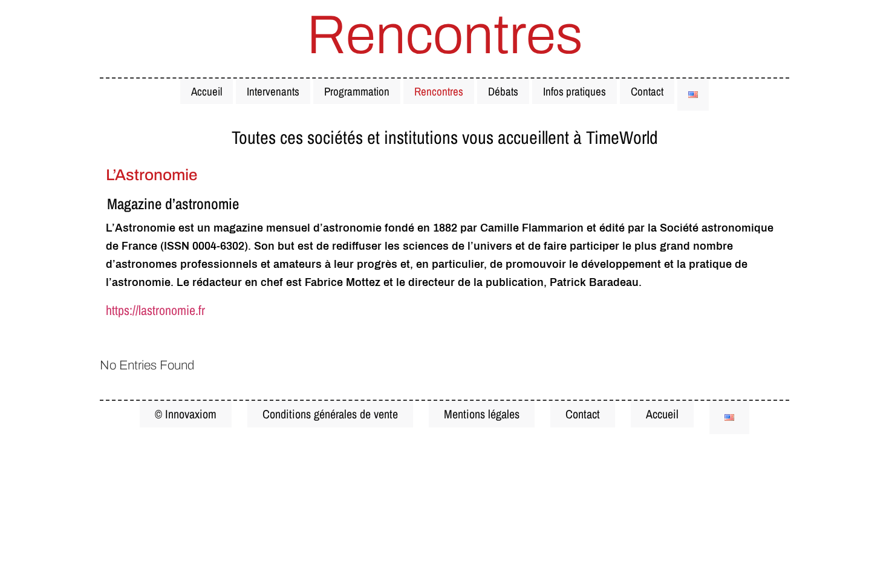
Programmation (356, 91)
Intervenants (273, 91)
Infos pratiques (574, 91)
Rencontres (438, 91)
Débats (503, 91)
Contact (647, 91)
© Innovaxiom (186, 414)
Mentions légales (481, 414)
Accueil (206, 91)
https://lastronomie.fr (155, 310)
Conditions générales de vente (330, 414)
